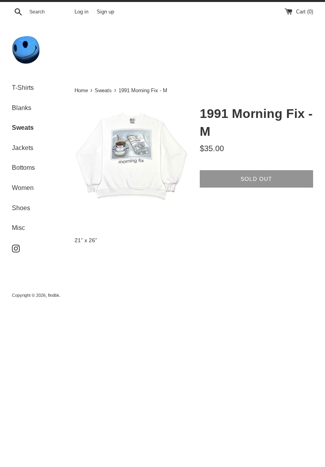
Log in (81, 12)
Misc (18, 227)
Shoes (21, 208)
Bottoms (23, 167)
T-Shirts (23, 87)
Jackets (22, 147)
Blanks (21, 107)
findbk (53, 295)
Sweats (23, 127)
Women (23, 187)
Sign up (105, 12)
